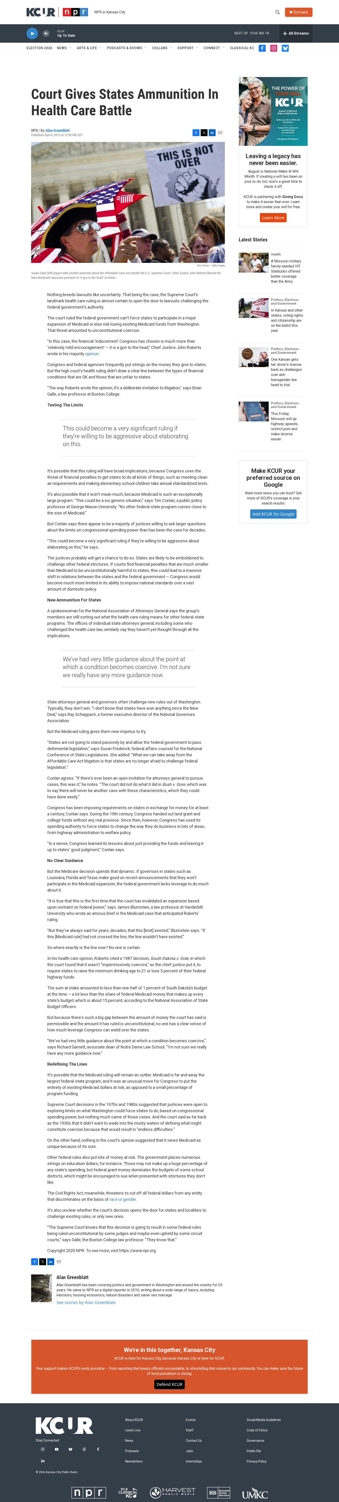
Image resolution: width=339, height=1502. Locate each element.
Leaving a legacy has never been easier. (273, 159)
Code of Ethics (257, 1430)
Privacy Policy (257, 1461)
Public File (254, 1451)
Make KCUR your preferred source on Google (273, 477)
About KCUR (134, 1420)
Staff (190, 1430)
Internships (194, 1461)
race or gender (123, 1199)
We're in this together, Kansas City (169, 1349)
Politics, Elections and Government (285, 301)
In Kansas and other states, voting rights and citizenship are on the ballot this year (287, 320)
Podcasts (132, 1451)
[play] (32, 33)
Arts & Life (87, 48)
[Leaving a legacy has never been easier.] (273, 111)
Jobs (189, 1451)
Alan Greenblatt (58, 130)
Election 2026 (39, 48)
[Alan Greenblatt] (41, 1288)
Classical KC (242, 48)
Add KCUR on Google (273, 514)
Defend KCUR (169, 1384)
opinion (92, 353)
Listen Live (132, 1430)
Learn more (273, 217)
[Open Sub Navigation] (70, 48)
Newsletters (134, 1461)
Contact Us (194, 1440)
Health (276, 254)
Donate (301, 12)
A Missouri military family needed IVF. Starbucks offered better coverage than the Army (286, 271)
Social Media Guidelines (264, 1420)
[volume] (46, 33)
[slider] (53, 33)
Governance (255, 1440)
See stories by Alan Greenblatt (86, 1302)
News (62, 48)
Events (191, 1420)
